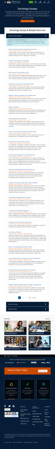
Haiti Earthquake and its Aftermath (17, 118)
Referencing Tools (37, 413)
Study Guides (36, 416)
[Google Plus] (14, 406)
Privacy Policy (8, 442)
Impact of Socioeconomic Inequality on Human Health (22, 131)
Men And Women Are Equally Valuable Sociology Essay (23, 49)
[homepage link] (5, 356)
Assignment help (24, 421)
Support (40, 2)
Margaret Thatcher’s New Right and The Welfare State (22, 95)
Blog (34, 424)
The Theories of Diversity (15, 232)
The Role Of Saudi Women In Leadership (19, 60)
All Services (23, 423)
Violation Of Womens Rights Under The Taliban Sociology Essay (25, 284)
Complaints (47, 416)
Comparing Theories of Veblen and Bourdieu (20, 222)
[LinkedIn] (9, 406)
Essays (9, 356)
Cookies (35, 442)
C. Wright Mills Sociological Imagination (19, 210)
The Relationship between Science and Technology (22, 169)
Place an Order (43, 371)
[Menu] (5, 2)
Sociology (14, 356)
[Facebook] (5, 406)
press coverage (33, 359)
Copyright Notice (28, 442)
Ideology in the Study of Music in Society (19, 141)
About (46, 409)
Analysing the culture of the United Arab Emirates (21, 84)
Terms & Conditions (18, 442)
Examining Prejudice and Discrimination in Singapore (22, 270)
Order (31, 2)
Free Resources (36, 419)
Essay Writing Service (27, 21)
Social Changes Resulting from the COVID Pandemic (22, 154)
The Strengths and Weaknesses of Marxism (20, 197)
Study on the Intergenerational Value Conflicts (20, 247)
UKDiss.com (26, 41)
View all (47, 318)
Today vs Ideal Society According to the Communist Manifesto (25, 258)
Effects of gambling (14, 107)
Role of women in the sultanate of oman (19, 72)
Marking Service (24, 418)
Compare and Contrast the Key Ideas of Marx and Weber (23, 182)
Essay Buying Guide (38, 421)
